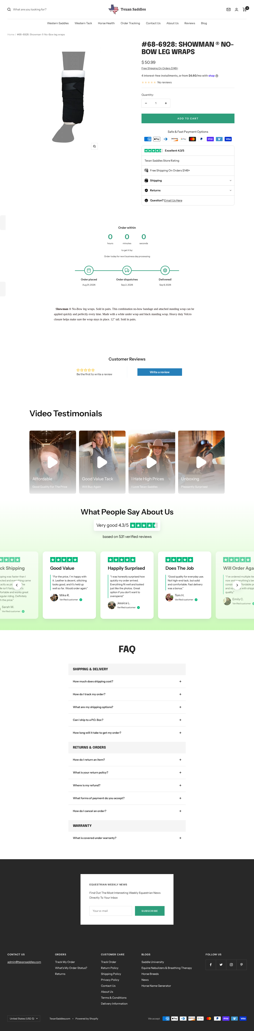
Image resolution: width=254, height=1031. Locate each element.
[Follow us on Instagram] (231, 965)
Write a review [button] (160, 372)
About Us (172, 23)
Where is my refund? (86, 785)
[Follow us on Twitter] (221, 965)
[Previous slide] (17, 585)
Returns (60, 974)
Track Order (108, 962)
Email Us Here (173, 200)
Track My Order (65, 962)
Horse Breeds (150, 974)
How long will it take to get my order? (97, 732)
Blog (204, 23)
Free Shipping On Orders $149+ (160, 68)
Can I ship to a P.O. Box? (88, 720)
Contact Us (153, 23)
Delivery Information (114, 1003)
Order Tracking (130, 23)
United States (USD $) (22, 1018)
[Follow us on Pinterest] (241, 965)
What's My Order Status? (71, 968)
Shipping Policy (111, 974)
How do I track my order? (89, 694)
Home (10, 34)
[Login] (236, 9)
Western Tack (83, 23)
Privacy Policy (110, 980)
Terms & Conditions (113, 997)
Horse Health (106, 23)
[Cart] (245, 9)
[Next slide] (236, 585)
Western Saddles (58, 23)
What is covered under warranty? (94, 838)
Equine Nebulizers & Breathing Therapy (167, 968)
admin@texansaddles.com (24, 962)
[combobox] (41, 9)
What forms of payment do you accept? (99, 798)
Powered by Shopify (86, 1018)
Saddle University (153, 962)
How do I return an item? (89, 759)
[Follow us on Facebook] (211, 965)
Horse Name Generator (156, 985)
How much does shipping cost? (93, 681)
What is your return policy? (90, 772)
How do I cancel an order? (89, 811)
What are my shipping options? (93, 707)
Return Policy (109, 968)
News (145, 980)
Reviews (189, 23)
